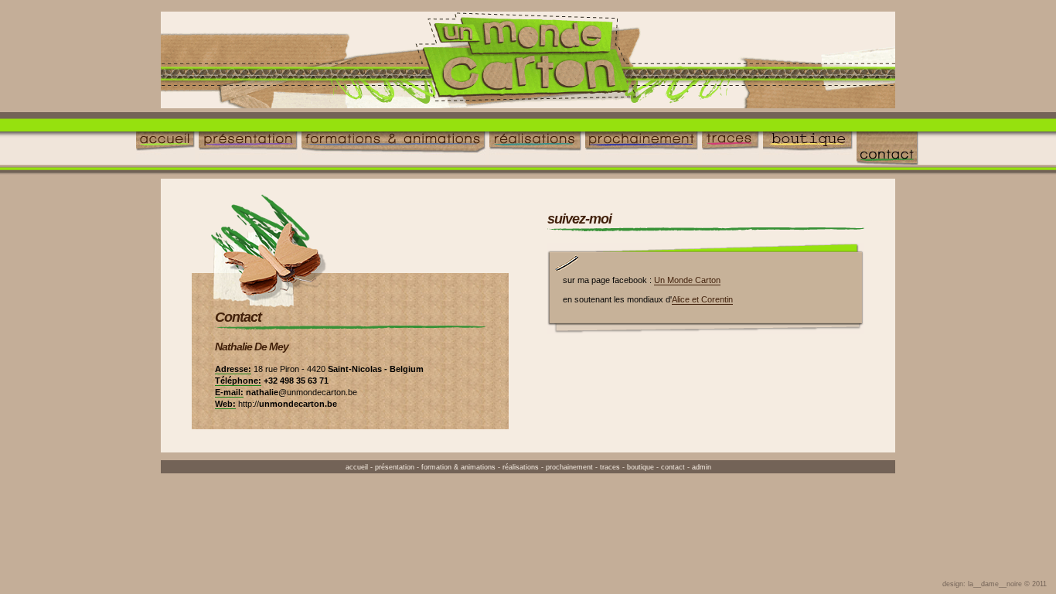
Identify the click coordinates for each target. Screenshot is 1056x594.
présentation (394, 467)
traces (610, 467)
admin (701, 467)
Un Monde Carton (687, 280)
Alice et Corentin (702, 299)
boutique (640, 467)
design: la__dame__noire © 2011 (994, 584)
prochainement (569, 467)
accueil (357, 467)
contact (673, 467)
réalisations (520, 467)
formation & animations (458, 467)
